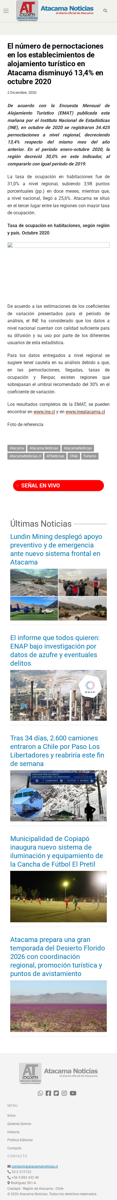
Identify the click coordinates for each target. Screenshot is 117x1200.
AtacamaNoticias (78, 448)
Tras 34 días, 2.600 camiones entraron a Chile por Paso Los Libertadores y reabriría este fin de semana (57, 751)
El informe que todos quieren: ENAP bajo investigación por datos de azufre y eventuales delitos (55, 650)
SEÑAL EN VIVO (40, 485)
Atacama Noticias (44, 448)
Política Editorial (20, 1140)
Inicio (11, 1116)
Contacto (14, 1148)
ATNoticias (55, 456)
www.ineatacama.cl (85, 411)
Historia (13, 1132)
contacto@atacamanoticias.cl (35, 1166)
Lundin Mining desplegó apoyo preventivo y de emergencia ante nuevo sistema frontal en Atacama (56, 549)
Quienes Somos (19, 1124)
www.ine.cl (44, 411)
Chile (74, 456)
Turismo (89, 456)
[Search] (105, 10)
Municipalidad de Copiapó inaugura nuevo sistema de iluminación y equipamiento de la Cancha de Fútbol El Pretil (56, 851)
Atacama (17, 448)
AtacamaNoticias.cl (25, 456)
